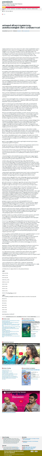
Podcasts (29, 449)
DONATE (4, 11)
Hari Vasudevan (29, 441)
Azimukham (19, 30)
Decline (36, 451)
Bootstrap (17, 447)
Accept (32, 451)
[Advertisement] (21, 20)
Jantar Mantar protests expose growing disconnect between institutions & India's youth (10, 321)
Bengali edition (33, 336)
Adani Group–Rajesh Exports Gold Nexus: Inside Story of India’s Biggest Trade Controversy (10, 323)
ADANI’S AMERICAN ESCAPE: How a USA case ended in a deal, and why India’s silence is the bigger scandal (11, 327)
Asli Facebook (18, 8)
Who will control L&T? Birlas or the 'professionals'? (9, 376)
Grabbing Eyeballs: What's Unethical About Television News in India (14, 364)
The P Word (4, 379)
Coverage (8, 11)
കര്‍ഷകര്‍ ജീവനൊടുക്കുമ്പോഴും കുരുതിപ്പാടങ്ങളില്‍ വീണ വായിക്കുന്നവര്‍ (21, 27)
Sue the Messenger (35, 441)
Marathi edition (33, 335)
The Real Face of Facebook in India (28, 320)
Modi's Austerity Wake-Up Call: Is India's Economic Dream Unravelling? (10, 329)
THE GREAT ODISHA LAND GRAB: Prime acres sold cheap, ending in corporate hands (10, 332)
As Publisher (31, 448)
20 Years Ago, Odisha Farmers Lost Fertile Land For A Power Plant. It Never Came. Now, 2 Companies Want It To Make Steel (11, 325)
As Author (27, 448)
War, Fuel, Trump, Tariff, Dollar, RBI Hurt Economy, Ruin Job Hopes (11, 336)
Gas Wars (8, 8)
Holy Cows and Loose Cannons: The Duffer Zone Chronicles (31, 370)
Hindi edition (33, 334)
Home (4, 14)
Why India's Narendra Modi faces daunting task (9, 378)
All (25, 448)
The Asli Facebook (27, 439)
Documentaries (25, 449)
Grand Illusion (25, 442)
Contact (12, 11)
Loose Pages (24, 8)
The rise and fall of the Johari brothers (7, 375)
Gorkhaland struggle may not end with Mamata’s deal (10, 377)
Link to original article (26, 30)
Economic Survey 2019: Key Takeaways (9, 412)
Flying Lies (29, 8)
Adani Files (13, 8)
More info (10, 455)
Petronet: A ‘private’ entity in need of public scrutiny (9, 333)
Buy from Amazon (35, 331)
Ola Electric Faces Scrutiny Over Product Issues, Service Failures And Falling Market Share (10, 334)
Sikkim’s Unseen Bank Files (6, 330)
